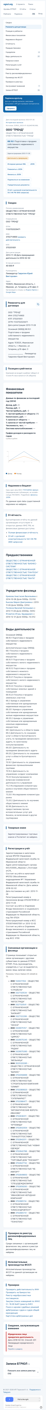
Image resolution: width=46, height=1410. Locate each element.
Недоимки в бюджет (14, 39)
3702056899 (21, 1075)
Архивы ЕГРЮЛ (10, 9)
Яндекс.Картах (31, 290)
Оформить (11, 108)
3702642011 (20, 1139)
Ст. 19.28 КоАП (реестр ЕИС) (19, 1304)
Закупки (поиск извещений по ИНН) (23, 1301)
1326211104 (20, 981)
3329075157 (21, 1028)
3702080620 (21, 1089)
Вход (40, 14)
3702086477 (21, 1101)
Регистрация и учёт (14, 65)
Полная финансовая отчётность (23, 532)
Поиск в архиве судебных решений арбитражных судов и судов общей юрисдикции (22, 1310)
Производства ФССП (14, 77)
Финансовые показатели (15, 35)
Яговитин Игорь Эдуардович (19, 614)
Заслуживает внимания (23, 86)
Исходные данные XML (17, 164)
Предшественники (13, 48)
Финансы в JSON (14, 174)
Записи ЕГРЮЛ (23, 90)
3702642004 (21, 1128)
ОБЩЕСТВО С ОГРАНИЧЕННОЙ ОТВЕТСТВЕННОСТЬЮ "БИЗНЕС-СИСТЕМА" (21, 563)
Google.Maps (11, 292)
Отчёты (23, 9)
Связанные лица (12, 69)
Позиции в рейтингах (14, 31)
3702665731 (21, 1213)
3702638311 (20, 1116)
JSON (32, 164)
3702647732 (21, 1163)
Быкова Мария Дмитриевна (19, 602)
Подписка (18, 14)
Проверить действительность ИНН (22, 1289)
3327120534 (21, 993)
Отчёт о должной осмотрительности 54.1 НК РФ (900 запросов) (22, 191)
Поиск (30, 4)
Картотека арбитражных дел (19, 1316)
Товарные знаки (12, 61)
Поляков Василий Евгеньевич (20, 608)
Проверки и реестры (14, 82)
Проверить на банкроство (18, 1292)
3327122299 (21, 1016)
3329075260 (21, 1051)
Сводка (9, 23)
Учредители (23, 52)
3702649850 (21, 1175)
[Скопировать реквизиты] (38, 304)
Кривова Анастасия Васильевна (21, 596)
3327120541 (20, 1004)
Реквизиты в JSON (15, 169)
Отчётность (10, 44)
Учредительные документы (18, 185)
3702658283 (21, 1186)
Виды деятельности (23, 56)
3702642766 (21, 1151)
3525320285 (21, 1063)
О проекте (20, 4)
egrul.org (8, 4)
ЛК (33, 14)
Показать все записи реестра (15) (23, 1372)
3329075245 (21, 1040)
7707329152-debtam (30, 490)
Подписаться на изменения (19, 180)
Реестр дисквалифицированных (19, 73)
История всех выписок (14, 122)
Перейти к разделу (15, 1349)
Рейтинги (7, 14)
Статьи (32, 9)
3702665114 (20, 1201)
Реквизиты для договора (16, 27)
